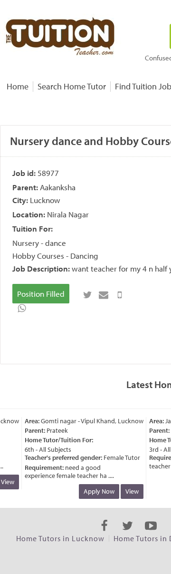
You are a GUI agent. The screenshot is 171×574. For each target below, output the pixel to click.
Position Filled (41, 294)
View (130, 491)
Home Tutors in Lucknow (60, 538)
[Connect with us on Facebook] (104, 534)
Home (17, 86)
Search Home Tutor (72, 86)
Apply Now (97, 491)
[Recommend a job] (103, 295)
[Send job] (119, 295)
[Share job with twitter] (87, 295)
